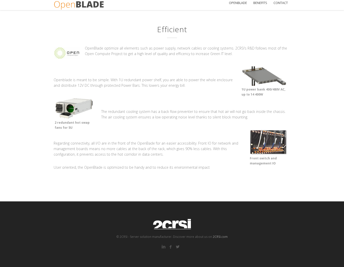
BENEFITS (260, 3)
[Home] (79, 5)
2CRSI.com (220, 237)
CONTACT (280, 3)
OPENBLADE (238, 3)
